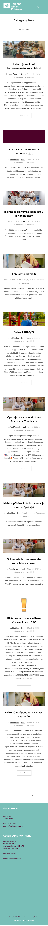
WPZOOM (30, 920)
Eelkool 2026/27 (24, 332)
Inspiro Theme (19, 920)
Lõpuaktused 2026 (24, 274)
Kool (22, 74)
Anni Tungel (13, 74)
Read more (25, 115)
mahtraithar (14, 159)
